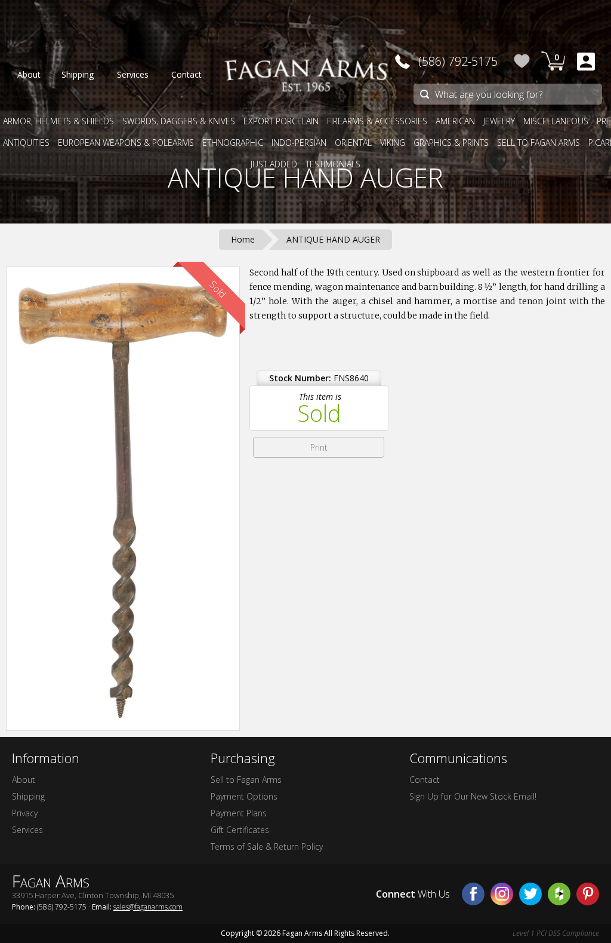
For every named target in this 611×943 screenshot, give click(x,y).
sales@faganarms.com (148, 907)
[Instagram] (501, 894)
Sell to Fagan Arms (246, 779)
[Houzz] (559, 894)
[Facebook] (473, 894)
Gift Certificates (240, 829)
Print (319, 447)
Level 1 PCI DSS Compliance (556, 933)
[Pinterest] (587, 894)
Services (27, 829)
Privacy (25, 813)
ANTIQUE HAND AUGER (305, 177)
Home (243, 239)
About (23, 779)
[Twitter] (530, 894)
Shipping (28, 796)
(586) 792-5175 (458, 61)
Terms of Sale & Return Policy (267, 846)
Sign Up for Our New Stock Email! (472, 796)
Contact (424, 779)
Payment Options (244, 796)
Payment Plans (239, 813)
